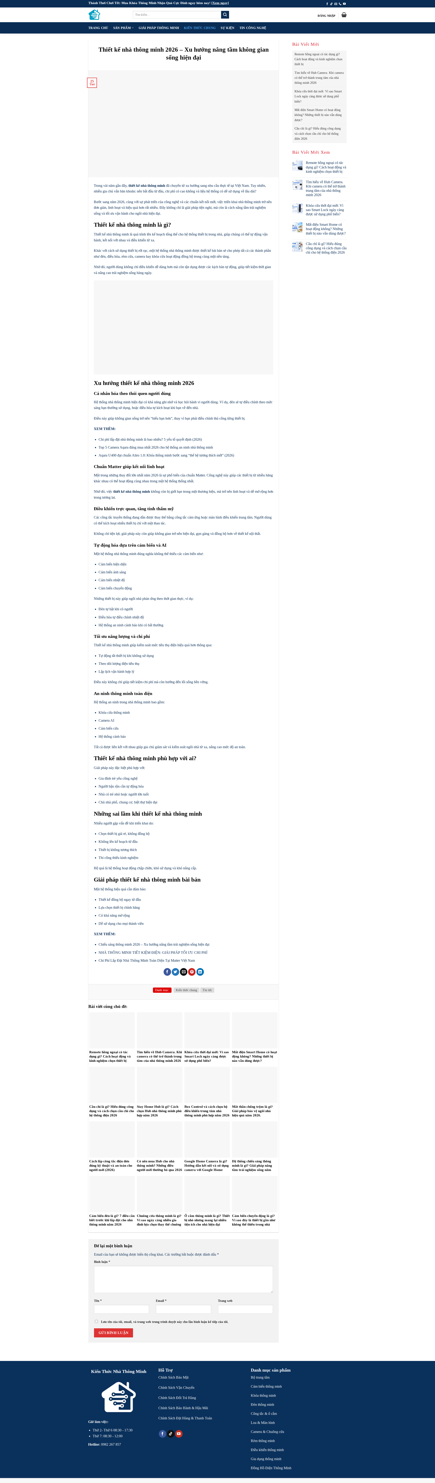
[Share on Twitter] (175, 972)
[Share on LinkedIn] (200, 972)
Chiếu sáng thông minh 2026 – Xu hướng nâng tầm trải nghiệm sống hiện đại (154, 944)
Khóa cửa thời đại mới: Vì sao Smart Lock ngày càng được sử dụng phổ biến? (318, 96)
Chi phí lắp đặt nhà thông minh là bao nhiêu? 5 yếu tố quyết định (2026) (150, 439)
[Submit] (225, 15)
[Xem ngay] (220, 3)
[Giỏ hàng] (344, 15)
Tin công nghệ (252, 28)
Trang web (225, 1301)
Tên (98, 1301)
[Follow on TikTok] (331, 4)
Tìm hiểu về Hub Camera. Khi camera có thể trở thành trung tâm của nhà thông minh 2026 (319, 78)
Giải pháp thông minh (159, 28)
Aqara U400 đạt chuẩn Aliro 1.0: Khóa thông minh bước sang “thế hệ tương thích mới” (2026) (166, 455)
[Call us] (340, 4)
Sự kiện (227, 28)
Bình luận (102, 1262)
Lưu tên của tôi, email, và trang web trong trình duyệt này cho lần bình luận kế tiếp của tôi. (164, 1322)
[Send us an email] (335, 4)
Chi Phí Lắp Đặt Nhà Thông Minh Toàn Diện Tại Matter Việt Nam (147, 960)
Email (161, 1301)
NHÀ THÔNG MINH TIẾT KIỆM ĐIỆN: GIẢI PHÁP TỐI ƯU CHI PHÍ (153, 952)
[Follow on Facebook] (327, 4)
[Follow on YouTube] (344, 4)
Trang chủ (98, 28)
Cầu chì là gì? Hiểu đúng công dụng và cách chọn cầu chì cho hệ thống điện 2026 (318, 133)
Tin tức (207, 990)
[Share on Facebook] (167, 972)
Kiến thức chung (200, 28)
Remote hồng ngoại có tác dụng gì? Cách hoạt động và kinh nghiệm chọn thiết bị (318, 59)
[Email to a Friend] (183, 972)
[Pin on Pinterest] (192, 972)
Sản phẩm (122, 28)
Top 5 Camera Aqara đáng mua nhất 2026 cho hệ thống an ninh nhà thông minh (156, 447)
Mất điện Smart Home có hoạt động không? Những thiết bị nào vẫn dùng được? (318, 115)
